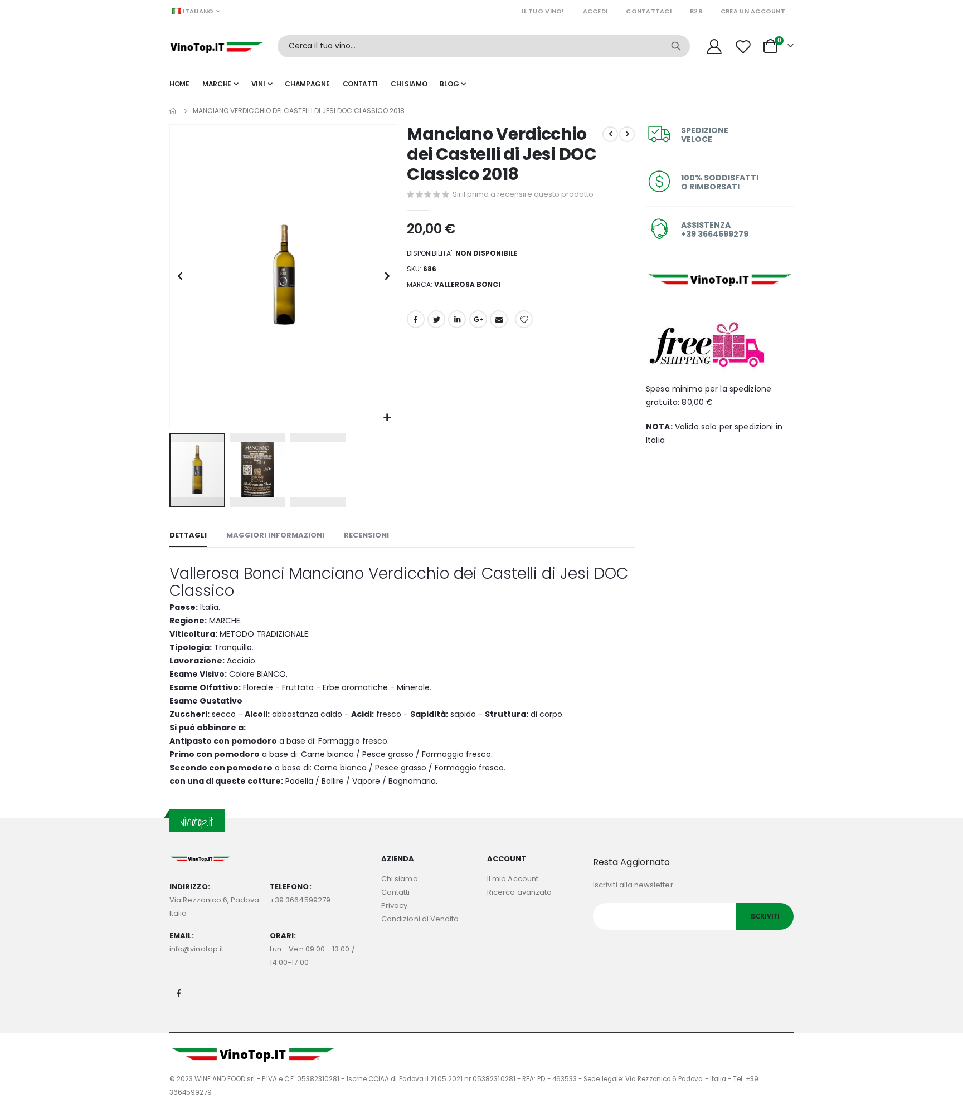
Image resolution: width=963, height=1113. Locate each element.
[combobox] (484, 46)
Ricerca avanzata (519, 892)
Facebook (416, 319)
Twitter (436, 319)
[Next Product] (627, 134)
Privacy (394, 905)
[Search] (676, 46)
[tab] (188, 536)
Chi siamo (399, 878)
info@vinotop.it (196, 949)
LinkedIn (457, 319)
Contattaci (649, 11)
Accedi (595, 11)
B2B (696, 11)
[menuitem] (453, 84)
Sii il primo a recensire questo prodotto (523, 194)
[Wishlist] (744, 46)
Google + (478, 319)
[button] (387, 418)
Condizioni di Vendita (420, 919)
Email (499, 319)
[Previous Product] (610, 134)
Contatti (395, 892)
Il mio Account (512, 878)
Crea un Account (753, 11)
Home (173, 111)
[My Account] (714, 46)
